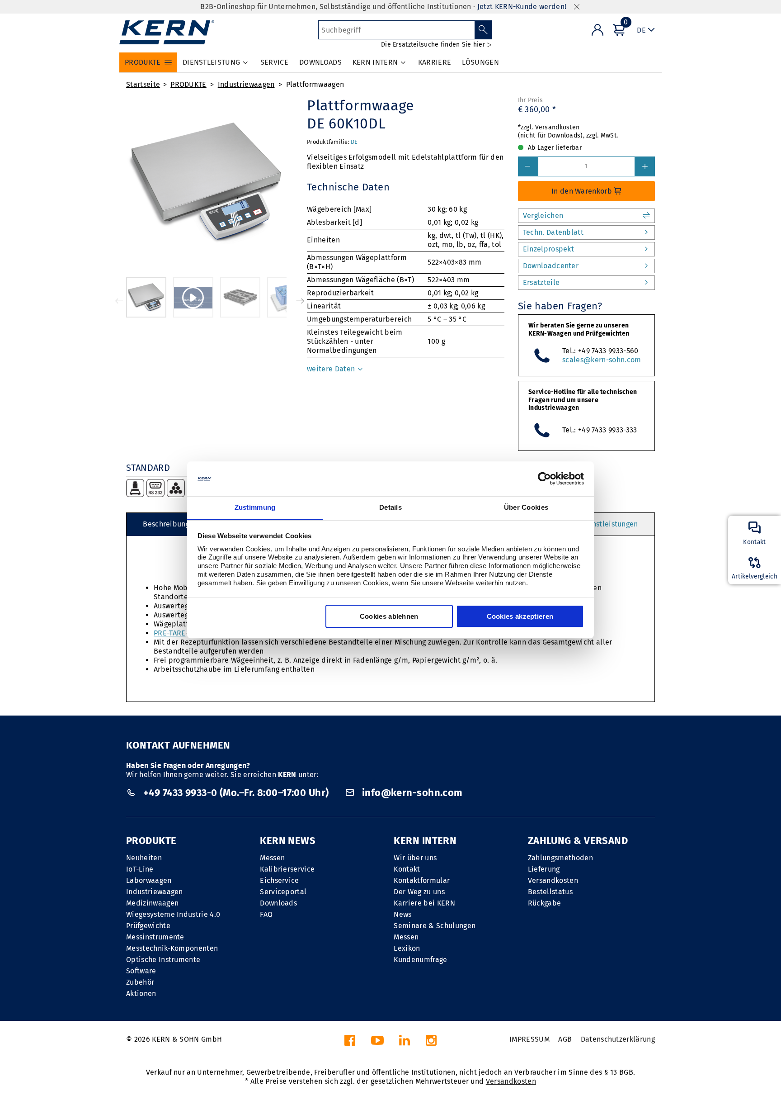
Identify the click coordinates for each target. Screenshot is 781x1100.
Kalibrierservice (287, 869)
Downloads (278, 903)
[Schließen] (576, 7)
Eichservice (279, 880)
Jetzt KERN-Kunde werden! (522, 6)
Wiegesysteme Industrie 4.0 (173, 914)
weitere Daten (332, 369)
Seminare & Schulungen (434, 925)
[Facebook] (349, 1043)
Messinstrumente (155, 937)
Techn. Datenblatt (553, 232)
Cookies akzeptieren (520, 616)
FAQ (266, 914)
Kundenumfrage (420, 959)
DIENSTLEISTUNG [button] (211, 62)
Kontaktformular (422, 880)
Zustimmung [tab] (255, 507)
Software (141, 971)
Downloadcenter (551, 265)
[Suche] (483, 29)
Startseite (143, 84)
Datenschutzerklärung (618, 1039)
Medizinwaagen (152, 903)
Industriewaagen (246, 84)
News (402, 914)
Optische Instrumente (163, 959)
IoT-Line (140, 869)
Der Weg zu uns (419, 891)
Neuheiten (144, 857)
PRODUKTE (188, 84)
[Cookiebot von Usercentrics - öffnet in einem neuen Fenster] (544, 479)
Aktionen (141, 993)
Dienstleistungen (609, 524)
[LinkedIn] (404, 1043)
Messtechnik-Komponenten (172, 948)
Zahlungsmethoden (560, 857)
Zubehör (140, 982)
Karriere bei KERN (424, 903)
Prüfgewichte (148, 925)
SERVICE (274, 62)
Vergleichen (543, 215)
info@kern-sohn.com (410, 793)
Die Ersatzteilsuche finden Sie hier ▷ (436, 44)
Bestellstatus (550, 891)
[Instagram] (431, 1043)
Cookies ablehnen (389, 616)
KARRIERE (435, 62)
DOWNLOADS (320, 62)
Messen (272, 857)
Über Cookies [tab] (526, 507)
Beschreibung (166, 524)
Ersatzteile (541, 282)
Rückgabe (544, 903)
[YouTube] (377, 1043)
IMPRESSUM (529, 1039)
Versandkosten (553, 880)
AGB (565, 1039)
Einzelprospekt (548, 249)
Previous (119, 300)
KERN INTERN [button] (375, 62)
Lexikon (407, 948)
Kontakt (407, 869)
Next (300, 300)
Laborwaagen (149, 880)
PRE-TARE (170, 633)
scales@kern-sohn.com (601, 360)
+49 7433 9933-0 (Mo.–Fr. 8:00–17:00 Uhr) (236, 793)
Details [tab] (390, 507)
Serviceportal (283, 891)
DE (354, 141)
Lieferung (544, 869)
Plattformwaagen (315, 84)
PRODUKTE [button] (143, 62)
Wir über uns (415, 857)
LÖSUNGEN (480, 62)
